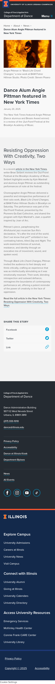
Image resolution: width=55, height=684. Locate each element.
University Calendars (16, 596)
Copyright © (16, 668)
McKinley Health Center (18, 628)
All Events (9, 480)
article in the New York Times (31, 169)
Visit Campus (11, 564)
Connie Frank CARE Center (20, 635)
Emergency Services (16, 621)
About (16, 25)
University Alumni (14, 582)
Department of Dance (18, 16)
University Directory (15, 603)
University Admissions (17, 543)
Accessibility (10, 447)
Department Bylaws (14, 459)
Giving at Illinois (13, 589)
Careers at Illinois (14, 550)
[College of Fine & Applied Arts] (18, 12)
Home (7, 25)
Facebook (11, 330)
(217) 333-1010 (11, 421)
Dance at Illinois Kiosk (15, 453)
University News (13, 557)
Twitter (9, 338)
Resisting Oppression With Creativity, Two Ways (26, 303)
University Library (14, 642)
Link (8, 347)
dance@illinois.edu (14, 427)
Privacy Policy (11, 441)
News (26, 25)
